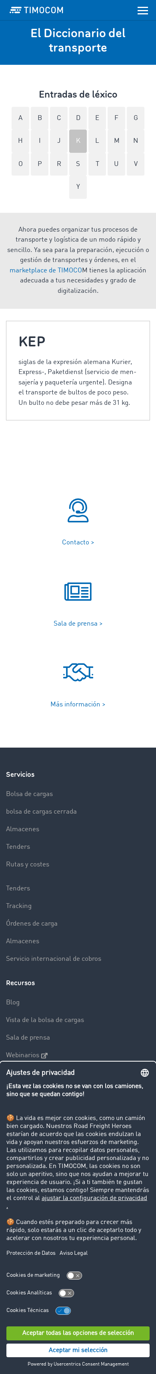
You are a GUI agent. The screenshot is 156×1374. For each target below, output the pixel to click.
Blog (13, 1002)
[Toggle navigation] (143, 10)
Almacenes (22, 829)
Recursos (20, 983)
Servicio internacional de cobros (53, 959)
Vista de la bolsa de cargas (45, 1020)
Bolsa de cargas (29, 794)
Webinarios (22, 1055)
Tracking (19, 906)
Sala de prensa (28, 1037)
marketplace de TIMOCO (46, 270)
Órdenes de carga (32, 923)
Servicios (20, 774)
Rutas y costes (27, 864)
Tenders (18, 847)
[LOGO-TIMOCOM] (36, 10)
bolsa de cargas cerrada (41, 811)
